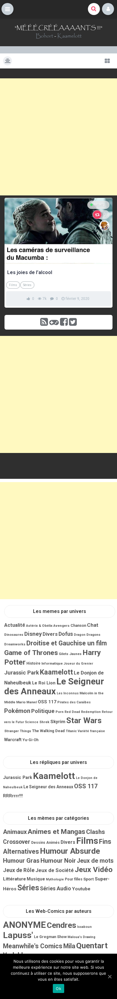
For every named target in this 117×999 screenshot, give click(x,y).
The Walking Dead (48, 731)
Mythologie (55, 879)
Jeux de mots (95, 860)
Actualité (14, 625)
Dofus (65, 634)
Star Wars (84, 720)
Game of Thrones (31, 653)
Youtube (81, 889)
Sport (88, 879)
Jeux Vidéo (93, 869)
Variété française (91, 731)
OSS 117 (47, 702)
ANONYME (24, 925)
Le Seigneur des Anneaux (54, 686)
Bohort (44, 36)
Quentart (92, 945)
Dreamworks (15, 644)
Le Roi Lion (44, 683)
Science (31, 722)
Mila (69, 946)
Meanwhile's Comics (32, 946)
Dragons (93, 634)
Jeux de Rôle (18, 870)
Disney (33, 634)
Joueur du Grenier (78, 663)
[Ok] (109, 976)
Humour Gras (21, 860)
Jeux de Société (54, 870)
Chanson (78, 625)
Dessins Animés (45, 843)
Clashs (95, 831)
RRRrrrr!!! (13, 795)
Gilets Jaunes (70, 654)
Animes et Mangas (56, 832)
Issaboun (84, 927)
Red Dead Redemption (82, 712)
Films (13, 285)
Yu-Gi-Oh (30, 740)
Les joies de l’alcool (29, 272)
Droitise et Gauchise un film (66, 643)
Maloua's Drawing (81, 937)
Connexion (108, 9)
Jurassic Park (21, 672)
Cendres (61, 925)
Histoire (33, 663)
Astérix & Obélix (39, 625)
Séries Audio (55, 889)
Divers (50, 634)
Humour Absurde (70, 851)
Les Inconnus (68, 693)
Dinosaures (13, 634)
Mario (21, 702)
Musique (36, 879)
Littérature (14, 879)
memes (99, 205)
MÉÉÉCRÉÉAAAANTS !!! (58, 28)
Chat (92, 625)
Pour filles (73, 879)
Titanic (71, 731)
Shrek (44, 722)
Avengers (61, 625)
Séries (27, 285)
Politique (43, 711)
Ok (58, 988)
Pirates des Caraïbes (74, 702)
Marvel (31, 702)
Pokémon (17, 710)
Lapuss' (18, 935)
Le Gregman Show (50, 936)
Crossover (16, 841)
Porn (60, 712)
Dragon (80, 635)
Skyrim (57, 721)
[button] (8, 9)
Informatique (52, 663)
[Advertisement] (58, 136)
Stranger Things (17, 731)
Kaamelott (69, 36)
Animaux (15, 831)
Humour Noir (58, 860)
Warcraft (13, 739)
